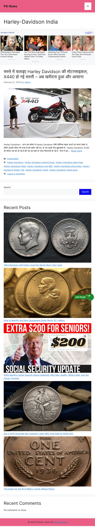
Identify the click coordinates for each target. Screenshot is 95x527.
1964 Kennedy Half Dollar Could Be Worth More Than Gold (33, 265)
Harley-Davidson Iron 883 (40, 166)
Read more (76, 151)
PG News (10, 6)
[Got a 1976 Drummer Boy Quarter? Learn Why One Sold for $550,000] (47, 406)
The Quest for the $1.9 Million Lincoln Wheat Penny (29, 489)
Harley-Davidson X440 (36, 170)
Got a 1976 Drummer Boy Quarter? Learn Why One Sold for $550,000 (38, 433)
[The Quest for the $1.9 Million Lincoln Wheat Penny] (47, 461)
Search (7, 187)
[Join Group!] (90, 296)
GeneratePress (60, 522)
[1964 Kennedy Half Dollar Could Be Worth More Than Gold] (47, 238)
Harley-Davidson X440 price (63, 170)
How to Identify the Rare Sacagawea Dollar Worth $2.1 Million (34, 320)
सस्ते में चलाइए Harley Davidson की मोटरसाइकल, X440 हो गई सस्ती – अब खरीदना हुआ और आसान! (46, 74)
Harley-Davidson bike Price (69, 162)
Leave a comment (16, 174)
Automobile (12, 158)
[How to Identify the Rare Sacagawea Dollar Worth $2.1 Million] (47, 293)
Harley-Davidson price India (67, 166)
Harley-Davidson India (15, 166)
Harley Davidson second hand (40, 162)
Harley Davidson (15, 162)
